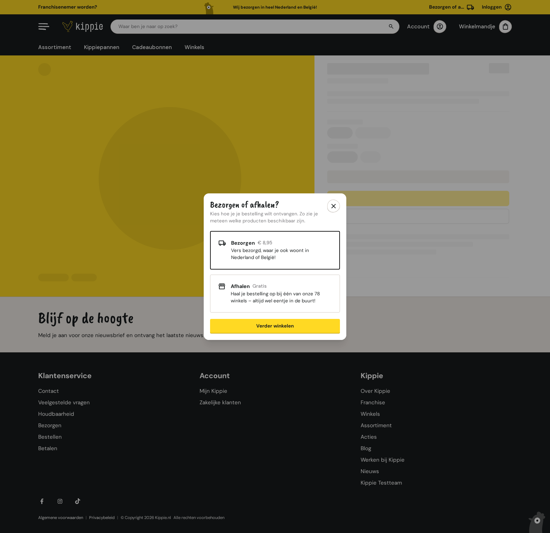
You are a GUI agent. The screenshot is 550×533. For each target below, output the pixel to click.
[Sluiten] (333, 206)
